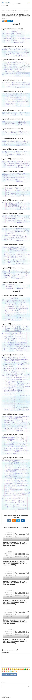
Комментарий (5, 652)
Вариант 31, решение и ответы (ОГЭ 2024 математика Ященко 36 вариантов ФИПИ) (15, 641)
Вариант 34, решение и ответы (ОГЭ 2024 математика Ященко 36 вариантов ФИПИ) (15, 582)
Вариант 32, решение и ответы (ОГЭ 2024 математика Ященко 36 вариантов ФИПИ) (15, 621)
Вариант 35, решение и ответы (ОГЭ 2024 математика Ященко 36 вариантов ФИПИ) (15, 563)
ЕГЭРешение (6, 2)
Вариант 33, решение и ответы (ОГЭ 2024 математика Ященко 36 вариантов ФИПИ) (15, 602)
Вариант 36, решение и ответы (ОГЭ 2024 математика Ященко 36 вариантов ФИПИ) (15, 543)
